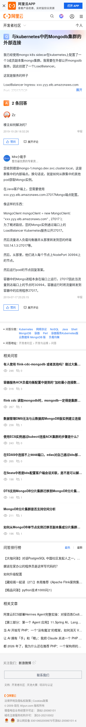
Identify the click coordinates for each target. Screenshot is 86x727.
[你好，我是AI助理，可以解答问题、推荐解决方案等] (61, 16)
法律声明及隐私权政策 (17, 700)
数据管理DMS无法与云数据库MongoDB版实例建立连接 (42, 418)
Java (65, 329)
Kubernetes (26, 329)
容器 (37, 333)
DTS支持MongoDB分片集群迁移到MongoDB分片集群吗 (43, 491)
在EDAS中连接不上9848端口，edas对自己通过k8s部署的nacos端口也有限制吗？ (43, 454)
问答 (53, 343)
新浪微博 (25, 663)
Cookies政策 (40, 700)
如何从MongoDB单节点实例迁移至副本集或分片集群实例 (43, 527)
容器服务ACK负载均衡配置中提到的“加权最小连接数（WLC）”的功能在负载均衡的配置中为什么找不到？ (43, 382)
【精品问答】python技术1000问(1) (28, 590)
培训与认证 (46, 685)
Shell (74, 329)
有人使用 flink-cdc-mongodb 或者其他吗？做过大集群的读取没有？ (43, 364)
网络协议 (41, 329)
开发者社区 (25, 343)
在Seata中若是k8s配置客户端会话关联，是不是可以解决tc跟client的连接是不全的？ (43, 472)
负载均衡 (54, 337)
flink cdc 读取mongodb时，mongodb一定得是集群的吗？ (43, 400)
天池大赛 (32, 685)
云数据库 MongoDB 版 (32, 337)
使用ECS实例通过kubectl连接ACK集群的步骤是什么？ (42, 436)
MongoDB (25, 333)
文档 (7, 685)
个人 (79, 25)
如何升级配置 (13, 574)
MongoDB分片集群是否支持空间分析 (30, 509)
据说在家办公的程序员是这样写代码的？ (31, 566)
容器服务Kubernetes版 (64, 333)
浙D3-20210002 (44, 715)
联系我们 (43, 675)
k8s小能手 (19, 156)
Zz (14, 115)
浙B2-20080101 (46, 710)
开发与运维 (41, 343)
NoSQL (54, 329)
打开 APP (73, 6)
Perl (45, 333)
